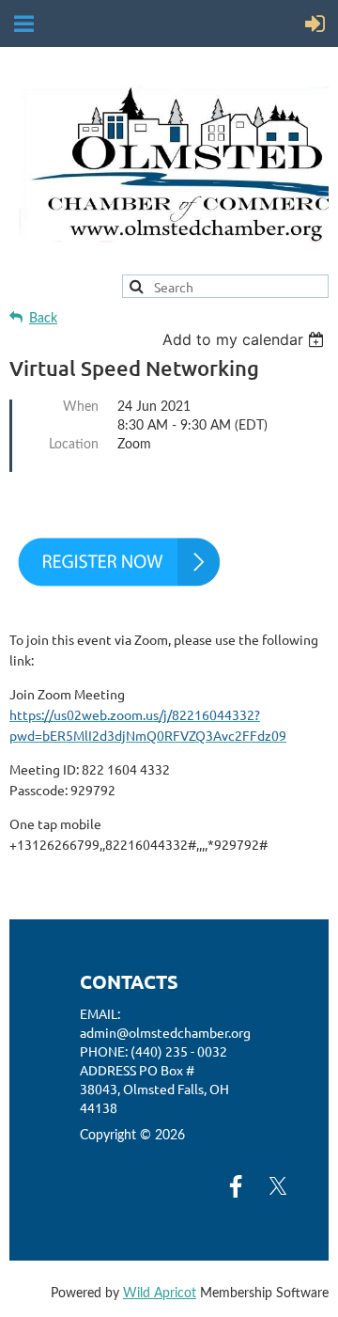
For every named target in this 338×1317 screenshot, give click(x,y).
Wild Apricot (159, 1293)
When (81, 407)
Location (74, 444)
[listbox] (245, 339)
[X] (278, 1186)
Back (43, 318)
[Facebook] (236, 1186)
